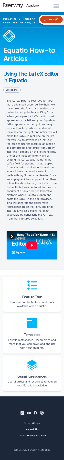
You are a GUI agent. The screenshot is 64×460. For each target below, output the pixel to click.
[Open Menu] (56, 6)
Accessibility (32, 429)
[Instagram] (42, 413)
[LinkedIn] (22, 413)
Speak (50, 19)
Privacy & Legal (32, 423)
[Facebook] (35, 413)
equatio (9, 19)
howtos (29, 19)
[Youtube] (29, 413)
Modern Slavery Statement (32, 435)
